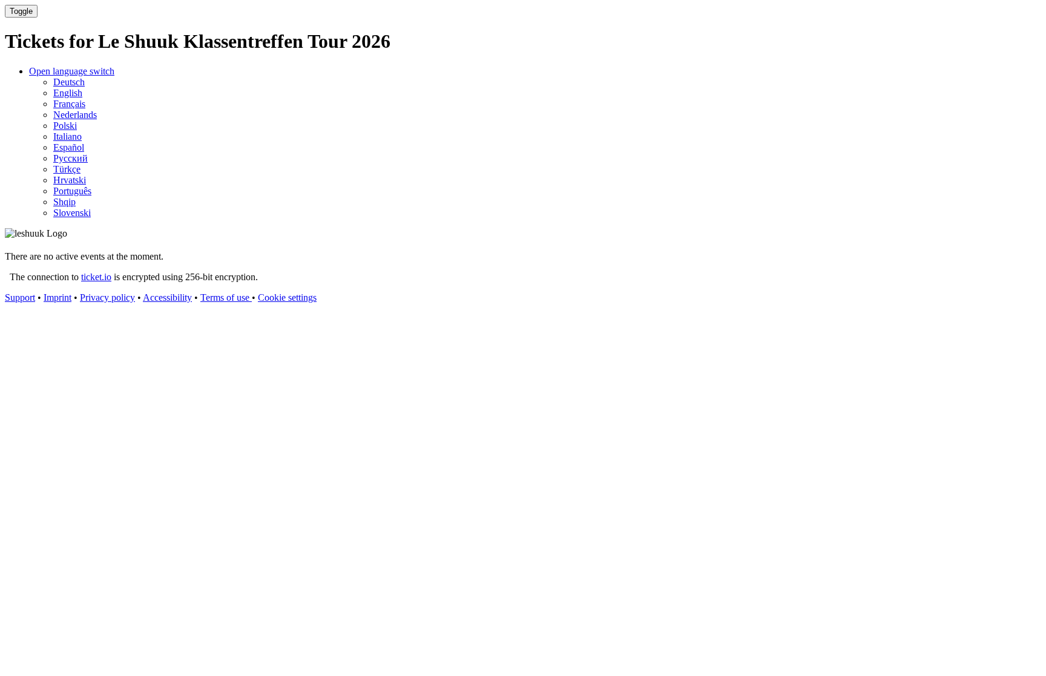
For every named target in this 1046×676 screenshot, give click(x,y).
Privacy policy (107, 297)
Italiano (67, 136)
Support (20, 297)
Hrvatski (69, 180)
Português (72, 191)
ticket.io (96, 277)
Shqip (64, 202)
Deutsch (69, 82)
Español (68, 147)
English (67, 93)
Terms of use (226, 297)
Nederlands (75, 115)
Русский (70, 158)
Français (69, 104)
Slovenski (72, 213)
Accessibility (167, 297)
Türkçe (67, 169)
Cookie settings (287, 297)
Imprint (57, 297)
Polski (65, 125)
